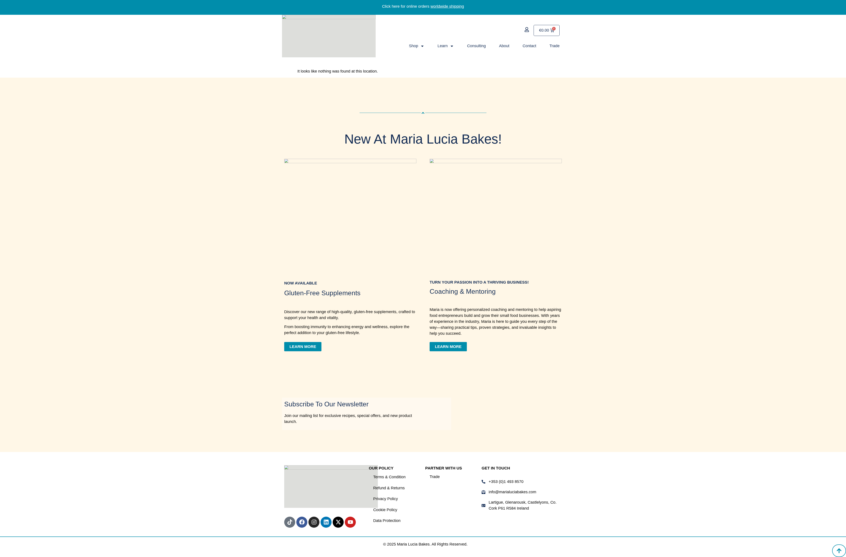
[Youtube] (350, 522)
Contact (529, 46)
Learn (443, 46)
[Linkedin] (326, 522)
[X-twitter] (338, 522)
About (504, 46)
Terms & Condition (389, 477)
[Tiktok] (289, 522)
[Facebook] (301, 522)
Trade (554, 46)
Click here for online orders (423, 6)
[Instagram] (313, 522)
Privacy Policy (385, 499)
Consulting (476, 46)
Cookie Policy (385, 510)
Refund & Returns (389, 488)
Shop (413, 46)
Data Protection (387, 520)
